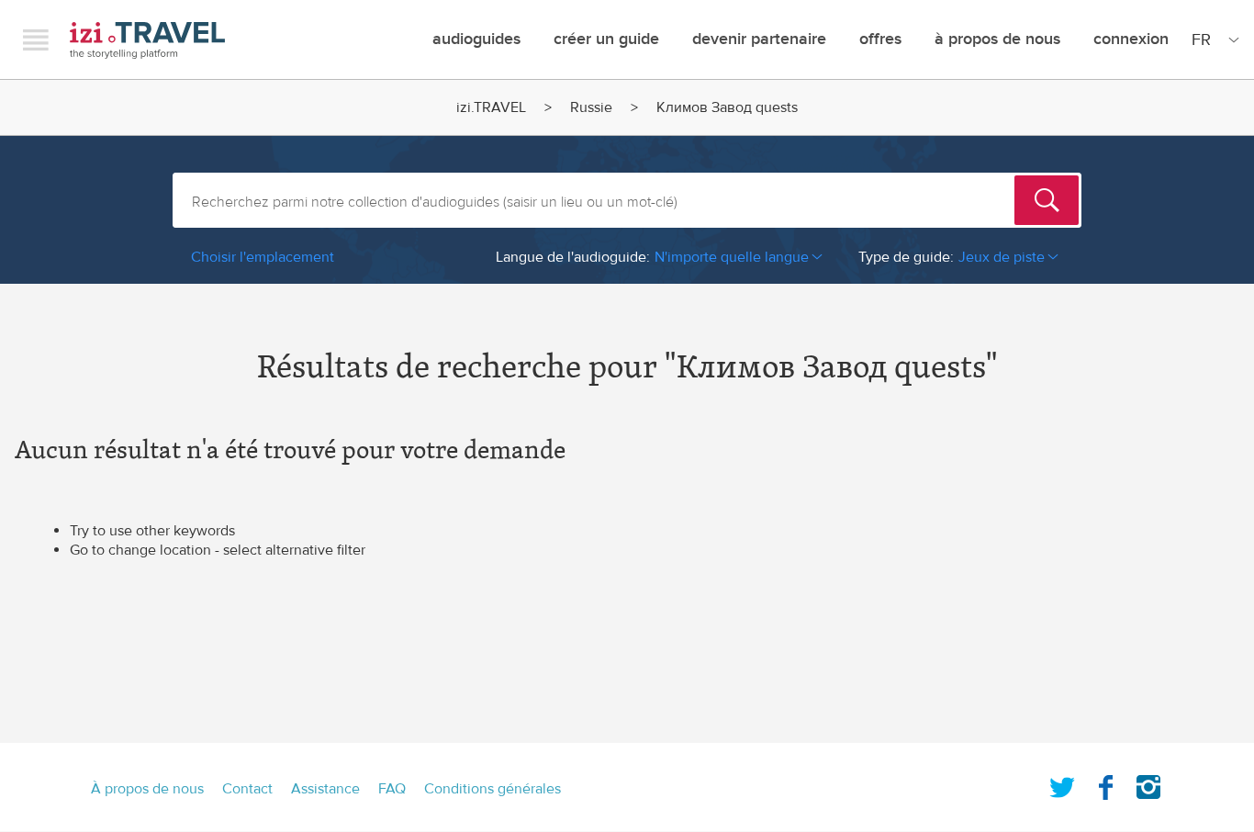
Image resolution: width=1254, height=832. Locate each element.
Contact (247, 789)
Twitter (1062, 783)
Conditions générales (492, 789)
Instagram (1148, 783)
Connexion (1131, 39)
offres (880, 39)
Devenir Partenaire (759, 39)
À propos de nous (997, 39)
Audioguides (476, 39)
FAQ (392, 789)
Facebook (1105, 783)
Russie (591, 107)
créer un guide (606, 39)
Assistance (325, 789)
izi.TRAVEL (147, 40)
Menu (35, 39)
